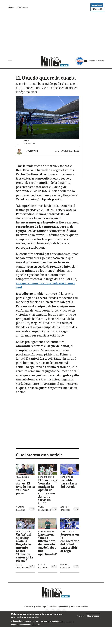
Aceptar (80, 616)
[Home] (55, 61)
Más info (36, 624)
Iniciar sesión (97, 9)
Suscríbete (97, 5)
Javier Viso (32, 151)
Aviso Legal (41, 607)
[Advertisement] (56, 33)
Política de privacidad (58, 607)
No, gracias (93, 616)
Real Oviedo (22, 477)
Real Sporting (46, 477)
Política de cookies (79, 607)
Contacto (28, 607)
